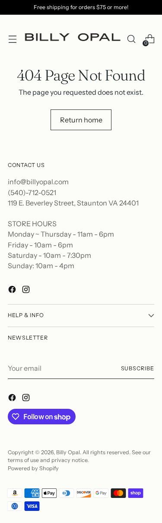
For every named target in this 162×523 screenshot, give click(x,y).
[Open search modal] (131, 39)
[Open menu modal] (12, 39)
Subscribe (137, 368)
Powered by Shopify (33, 468)
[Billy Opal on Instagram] (27, 290)
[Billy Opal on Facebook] (13, 290)
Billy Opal (68, 452)
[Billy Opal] (72, 39)
